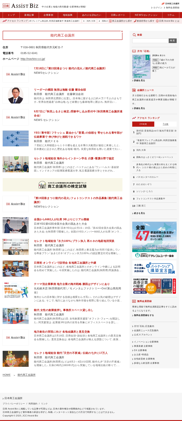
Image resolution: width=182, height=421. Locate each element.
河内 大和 (83, 21)
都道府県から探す (145, 21)
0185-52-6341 (29, 53)
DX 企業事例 (140, 350)
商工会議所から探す (122, 21)
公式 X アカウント (143, 334)
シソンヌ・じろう (144, 191)
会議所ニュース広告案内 (146, 330)
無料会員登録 (172, 8)
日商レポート (118, 15)
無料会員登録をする (144, 315)
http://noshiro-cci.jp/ (33, 58)
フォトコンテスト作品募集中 (150, 198)
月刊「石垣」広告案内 (144, 326)
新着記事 (29, 15)
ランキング (17, 21)
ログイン (157, 8)
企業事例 (48, 15)
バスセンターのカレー (147, 177)
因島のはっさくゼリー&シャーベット (154, 157)
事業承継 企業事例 (143, 346)
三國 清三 (141, 205)
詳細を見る (139, 80)
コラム (171, 15)
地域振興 (68, 15)
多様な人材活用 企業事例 (146, 363)
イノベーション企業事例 (146, 342)
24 (143, 124)
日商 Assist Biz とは (169, 21)
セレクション (146, 15)
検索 (172, 40)
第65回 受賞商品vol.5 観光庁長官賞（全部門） (156, 132)
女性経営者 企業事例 (144, 359)
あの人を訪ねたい (91, 15)
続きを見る (139, 213)
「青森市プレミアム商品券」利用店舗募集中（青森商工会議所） (44, 21)
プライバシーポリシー (14, 403)
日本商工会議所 (13, 398)
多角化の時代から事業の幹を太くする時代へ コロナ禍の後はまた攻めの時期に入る (156, 167)
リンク (44, 403)
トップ (11, 15)
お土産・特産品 (141, 354)
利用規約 (33, 403)
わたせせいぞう (144, 184)
